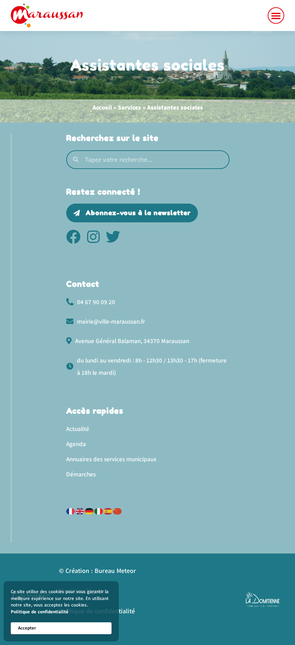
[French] (71, 510)
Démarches (81, 474)
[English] (80, 510)
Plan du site (75, 631)
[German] (89, 510)
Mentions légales (82, 591)
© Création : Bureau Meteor (97, 570)
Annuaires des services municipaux (111, 459)
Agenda (76, 444)
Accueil (102, 107)
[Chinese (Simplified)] (117, 510)
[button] (276, 15)
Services (129, 107)
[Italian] (99, 510)
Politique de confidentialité (39, 612)
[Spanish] (108, 510)
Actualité (77, 429)
